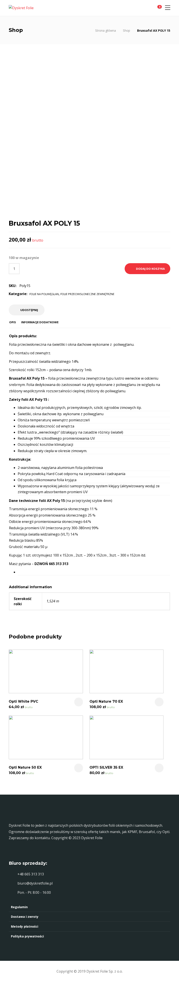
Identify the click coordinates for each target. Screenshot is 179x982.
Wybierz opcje (159, 768)
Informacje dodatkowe (40, 322)
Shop (126, 30)
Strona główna (105, 30)
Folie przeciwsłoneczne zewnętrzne (87, 294)
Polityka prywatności (27, 936)
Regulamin (19, 907)
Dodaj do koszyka (150, 269)
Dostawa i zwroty (24, 917)
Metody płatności (24, 926)
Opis (12, 322)
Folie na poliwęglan (44, 294)
